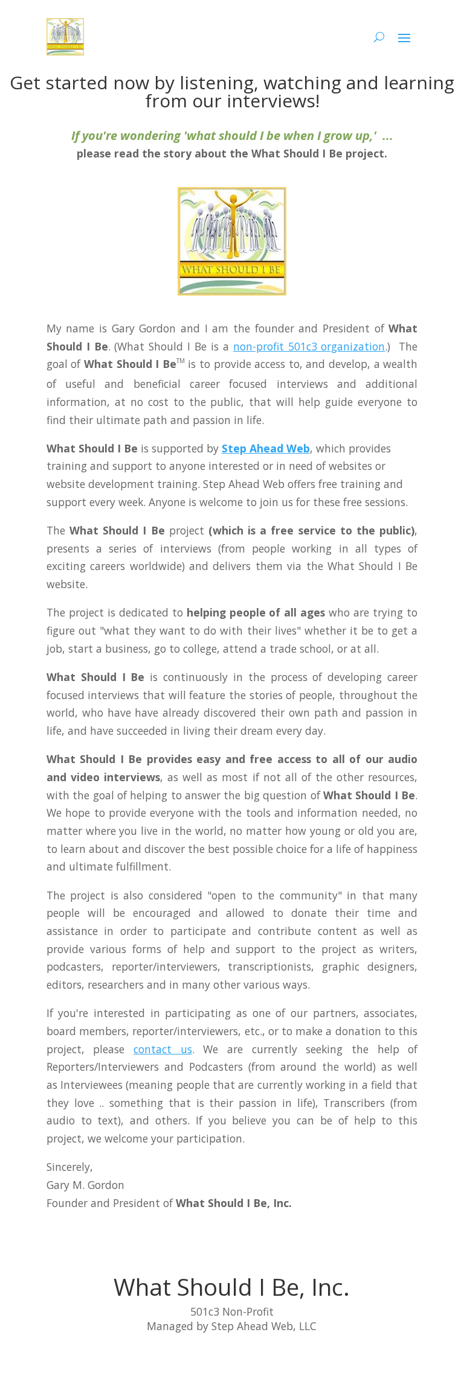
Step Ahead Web (266, 448)
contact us (163, 1049)
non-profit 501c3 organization (309, 346)
